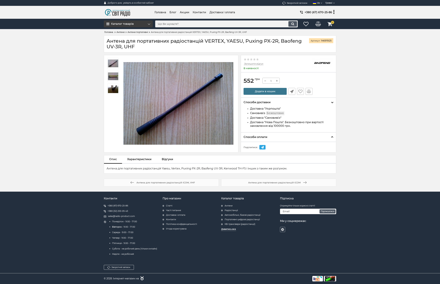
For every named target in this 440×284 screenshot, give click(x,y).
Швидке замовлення (291, 91)
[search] (292, 24)
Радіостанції (231, 210)
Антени (229, 205)
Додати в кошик (265, 91)
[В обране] (300, 91)
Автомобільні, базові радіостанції (242, 215)
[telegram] (282, 229)
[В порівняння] (309, 91)
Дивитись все (228, 229)
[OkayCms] (142, 278)
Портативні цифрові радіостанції (242, 219)
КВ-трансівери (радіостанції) (240, 224)
